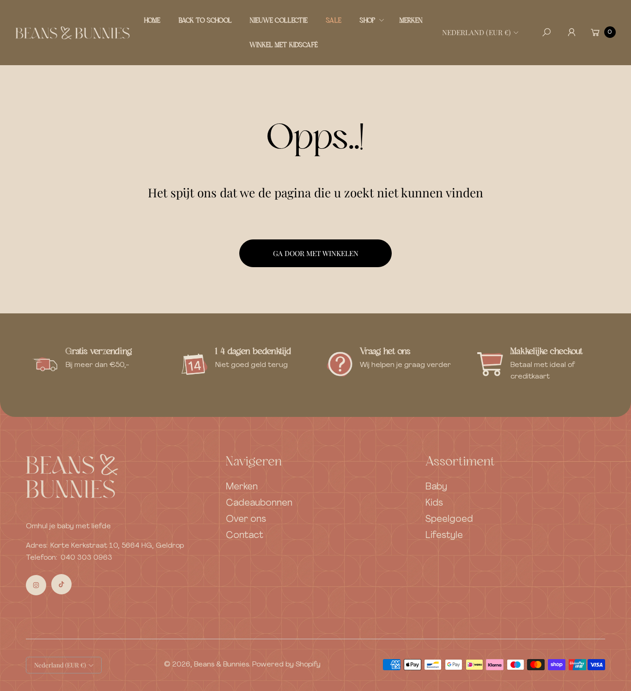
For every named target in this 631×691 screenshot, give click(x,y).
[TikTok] (61, 584)
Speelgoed (449, 519)
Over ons (246, 519)
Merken (242, 487)
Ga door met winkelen (315, 253)
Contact (244, 535)
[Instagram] (36, 585)
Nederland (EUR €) (476, 32)
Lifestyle (444, 535)
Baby (436, 487)
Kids (434, 503)
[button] (371, 20)
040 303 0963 (86, 558)
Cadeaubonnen (259, 503)
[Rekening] (571, 32)
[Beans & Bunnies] (72, 32)
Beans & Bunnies (221, 664)
